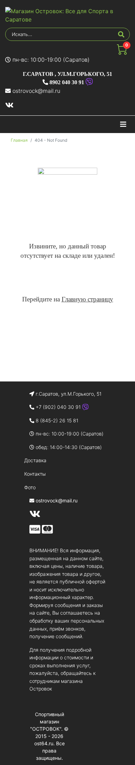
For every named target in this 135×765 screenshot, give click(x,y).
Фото (30, 487)
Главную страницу (87, 299)
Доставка (35, 460)
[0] (122, 52)
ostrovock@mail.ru (36, 90)
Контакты (35, 474)
